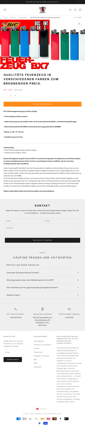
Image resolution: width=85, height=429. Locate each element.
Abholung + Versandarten (42, 345)
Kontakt (36, 348)
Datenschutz (38, 352)
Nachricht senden (42, 240)
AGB (35, 363)
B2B (35, 359)
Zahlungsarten (39, 341)
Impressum (38, 367)
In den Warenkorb (42, 104)
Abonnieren (13, 359)
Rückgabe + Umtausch (41, 356)
